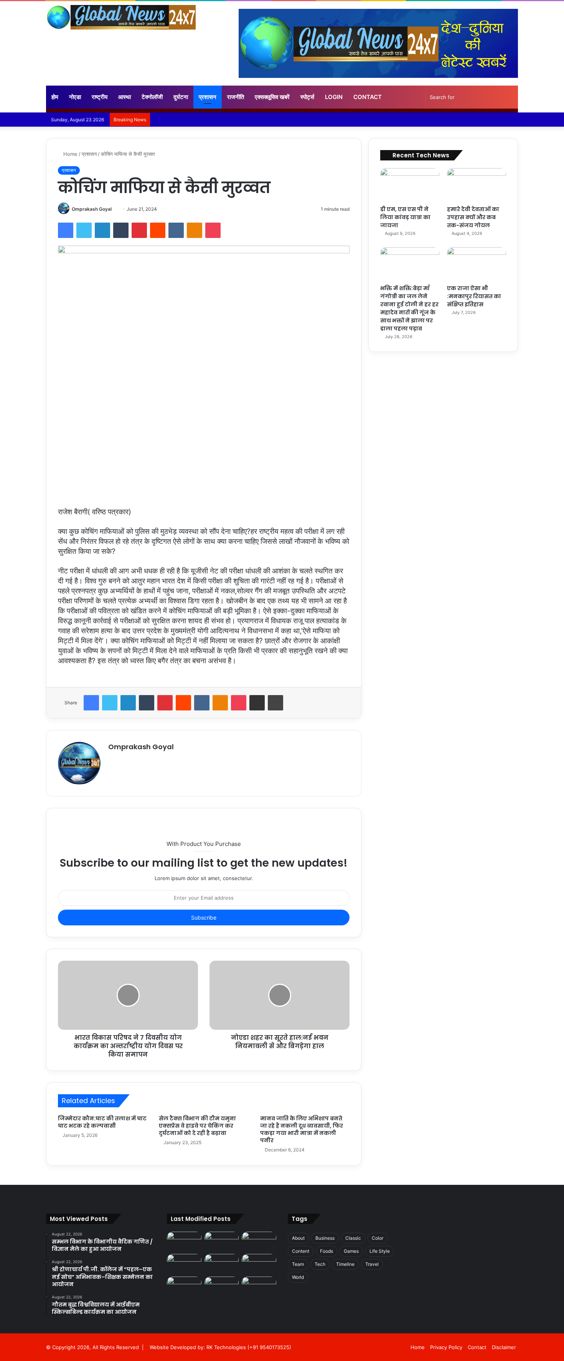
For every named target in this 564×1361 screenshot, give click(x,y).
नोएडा (75, 97)
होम (54, 97)
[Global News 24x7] (121, 17)
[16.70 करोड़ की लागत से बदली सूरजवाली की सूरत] (184, 1286)
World (298, 1277)
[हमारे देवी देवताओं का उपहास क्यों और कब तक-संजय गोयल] (476, 185)
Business (325, 1238)
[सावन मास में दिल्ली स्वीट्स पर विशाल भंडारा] (184, 1263)
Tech (320, 1264)
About (298, 1238)
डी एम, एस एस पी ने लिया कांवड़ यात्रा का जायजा (405, 217)
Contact (367, 97)
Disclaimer (504, 1347)
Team (298, 1264)
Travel (372, 1264)
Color (377, 1238)
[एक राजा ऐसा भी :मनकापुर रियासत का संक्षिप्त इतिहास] (476, 264)
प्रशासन (207, 97)
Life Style (379, 1251)
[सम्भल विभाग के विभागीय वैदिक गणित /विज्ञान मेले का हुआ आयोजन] (184, 1241)
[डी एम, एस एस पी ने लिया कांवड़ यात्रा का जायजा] (409, 185)
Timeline (345, 1264)
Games (351, 1251)
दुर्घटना (180, 97)
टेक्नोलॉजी (152, 97)
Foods (326, 1251)
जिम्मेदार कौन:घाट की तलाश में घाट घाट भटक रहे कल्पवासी (102, 1122)
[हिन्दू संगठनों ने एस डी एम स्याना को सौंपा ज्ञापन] (259, 1263)
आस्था (124, 97)
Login (334, 97)
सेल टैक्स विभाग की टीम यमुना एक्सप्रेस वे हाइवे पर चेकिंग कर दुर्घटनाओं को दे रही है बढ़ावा (197, 1126)
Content (300, 1251)
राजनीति (235, 97)
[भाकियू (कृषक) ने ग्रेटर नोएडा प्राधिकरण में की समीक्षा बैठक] (221, 1286)
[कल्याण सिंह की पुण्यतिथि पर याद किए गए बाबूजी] (259, 1286)
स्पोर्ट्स (307, 97)
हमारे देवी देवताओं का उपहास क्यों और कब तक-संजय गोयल (473, 217)
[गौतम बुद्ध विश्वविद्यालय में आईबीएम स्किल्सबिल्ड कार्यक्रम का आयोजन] (259, 1241)
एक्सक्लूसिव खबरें (272, 97)
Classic (353, 1238)
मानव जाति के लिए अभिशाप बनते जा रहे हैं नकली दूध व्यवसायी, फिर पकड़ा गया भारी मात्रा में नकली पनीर (301, 1129)
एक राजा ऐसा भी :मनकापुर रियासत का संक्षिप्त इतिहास (474, 296)
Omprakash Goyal (92, 209)
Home (70, 154)
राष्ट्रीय (99, 97)
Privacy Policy (446, 1347)
